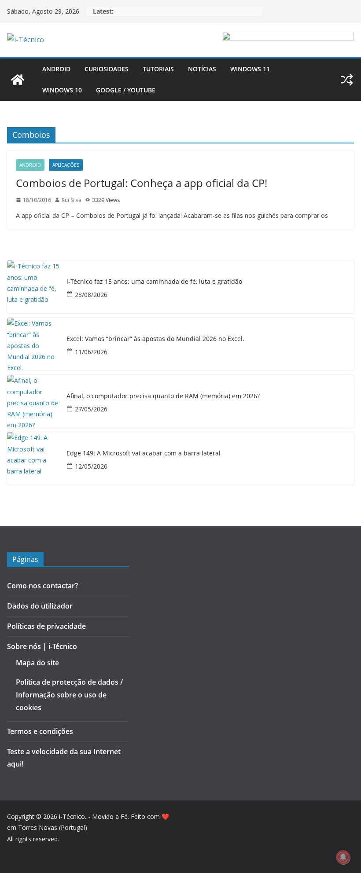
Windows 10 (62, 90)
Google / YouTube (125, 90)
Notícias (202, 69)
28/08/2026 (91, 294)
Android (56, 69)
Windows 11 (250, 69)
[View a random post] (347, 80)
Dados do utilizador (40, 606)
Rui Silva (71, 200)
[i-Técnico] (18, 80)
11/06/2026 (91, 352)
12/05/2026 (91, 466)
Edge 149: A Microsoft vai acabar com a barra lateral (143, 453)
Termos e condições (40, 731)
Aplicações (65, 165)
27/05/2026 (91, 409)
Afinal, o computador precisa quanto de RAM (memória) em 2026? (163, 396)
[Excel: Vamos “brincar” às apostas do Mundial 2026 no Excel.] (33, 344)
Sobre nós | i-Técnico (42, 646)
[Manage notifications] (343, 857)
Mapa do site (37, 663)
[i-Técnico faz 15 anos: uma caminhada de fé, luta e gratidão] (33, 286)
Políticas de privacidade (46, 626)
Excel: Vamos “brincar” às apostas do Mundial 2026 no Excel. (155, 339)
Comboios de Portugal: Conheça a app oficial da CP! (141, 183)
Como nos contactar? (42, 586)
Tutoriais (158, 69)
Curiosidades (107, 69)
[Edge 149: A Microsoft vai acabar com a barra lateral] (33, 458)
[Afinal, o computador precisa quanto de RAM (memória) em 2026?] (33, 401)
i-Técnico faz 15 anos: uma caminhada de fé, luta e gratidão (154, 282)
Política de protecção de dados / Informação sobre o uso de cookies (69, 694)
